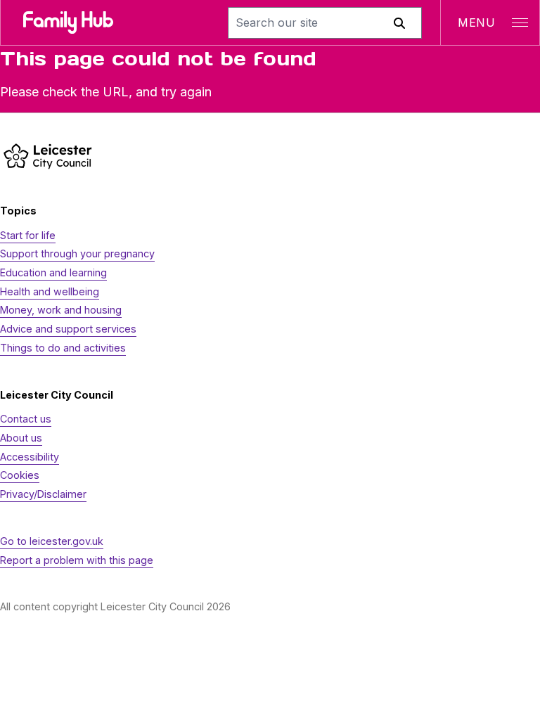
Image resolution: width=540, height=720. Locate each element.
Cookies (19, 475)
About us (21, 438)
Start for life (28, 235)
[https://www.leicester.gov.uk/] (48, 155)
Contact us (25, 419)
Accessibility (29, 457)
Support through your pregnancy (77, 253)
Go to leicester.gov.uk (51, 541)
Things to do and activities (63, 348)
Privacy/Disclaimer (43, 494)
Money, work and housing (61, 310)
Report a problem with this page (76, 560)
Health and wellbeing (49, 291)
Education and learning (53, 272)
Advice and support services (68, 329)
